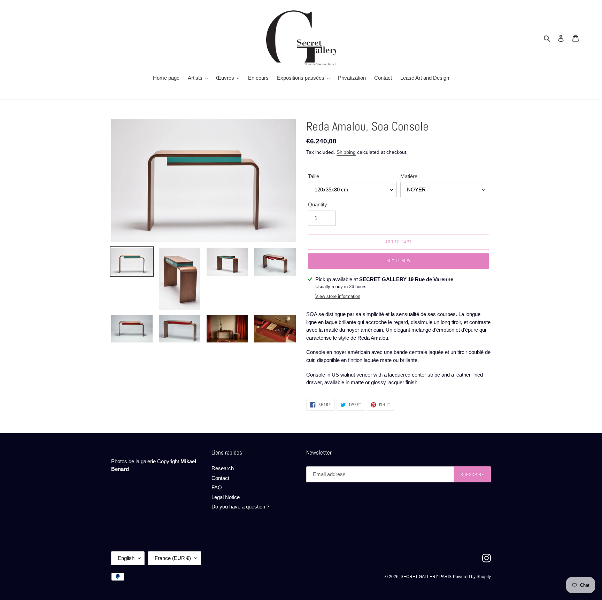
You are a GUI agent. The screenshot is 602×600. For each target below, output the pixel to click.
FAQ (216, 487)
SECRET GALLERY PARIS (426, 576)
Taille (313, 176)
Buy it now (398, 260)
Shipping (346, 152)
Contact (220, 478)
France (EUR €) (173, 558)
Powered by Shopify (472, 576)
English (126, 558)
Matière (408, 176)
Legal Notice (225, 497)
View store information (337, 296)
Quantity (317, 204)
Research (222, 468)
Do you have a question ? (240, 507)
